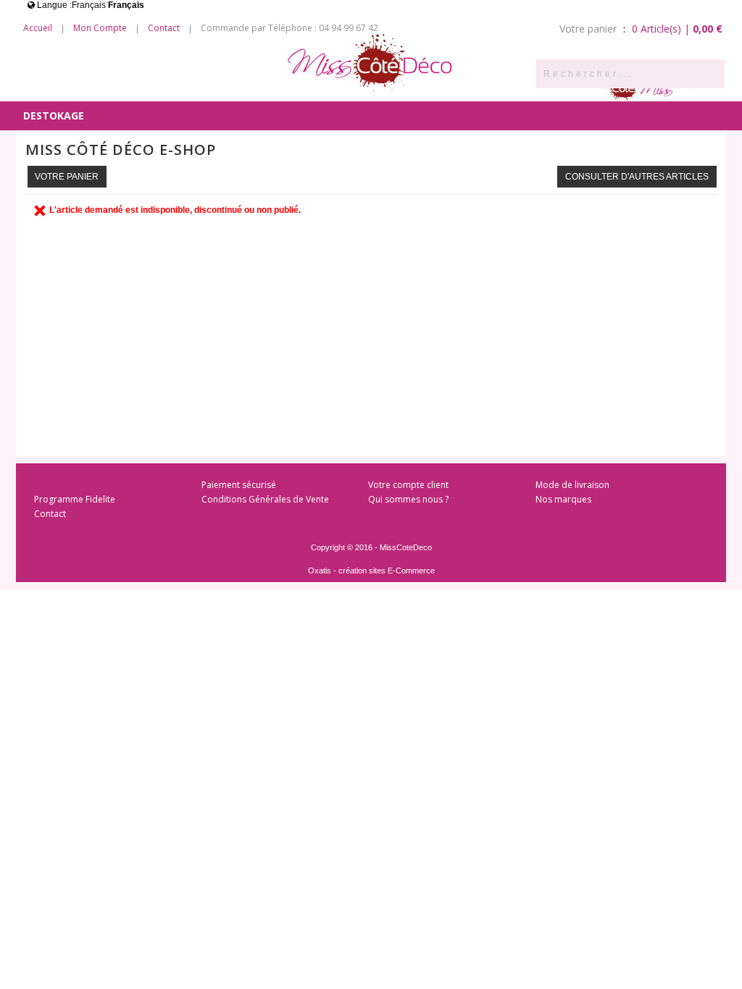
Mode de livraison (572, 485)
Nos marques (563, 499)
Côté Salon (237, 86)
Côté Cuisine (155, 86)
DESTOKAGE (53, 115)
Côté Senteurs (64, 86)
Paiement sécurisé (238, 485)
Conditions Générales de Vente (265, 499)
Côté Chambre (324, 86)
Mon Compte (100, 28)
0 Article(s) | (677, 28)
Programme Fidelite (74, 499)
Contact (164, 28)
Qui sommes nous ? (408, 499)
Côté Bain (405, 86)
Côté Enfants (486, 86)
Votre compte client (408, 485)
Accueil (37, 28)
